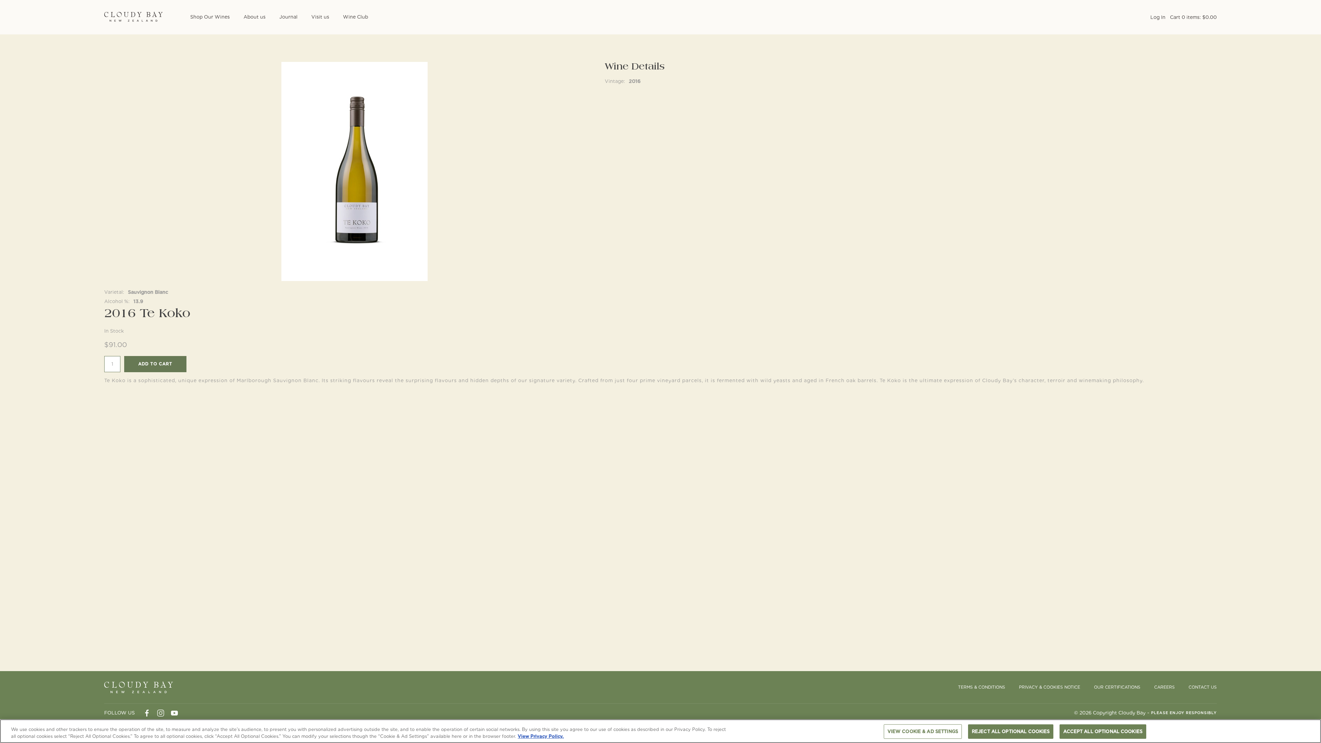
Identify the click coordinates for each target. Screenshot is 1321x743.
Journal (288, 17)
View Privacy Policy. (541, 736)
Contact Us (1203, 687)
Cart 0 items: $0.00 (1193, 17)
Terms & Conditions (981, 687)
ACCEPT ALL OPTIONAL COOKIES (1102, 731)
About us (255, 17)
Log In (1158, 17)
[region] (660, 731)
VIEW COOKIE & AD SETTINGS (923, 731)
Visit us (320, 17)
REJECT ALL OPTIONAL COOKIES (1011, 731)
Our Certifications (1117, 687)
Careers (1164, 687)
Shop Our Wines (210, 17)
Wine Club (355, 17)
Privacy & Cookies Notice (1049, 687)
